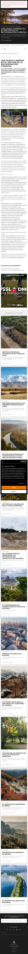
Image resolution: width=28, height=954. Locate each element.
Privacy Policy (14, 948)
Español (15, 927)
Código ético (14, 951)
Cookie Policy (14, 949)
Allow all (14, 487)
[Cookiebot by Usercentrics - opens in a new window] (20, 461)
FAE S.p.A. (2, 45)
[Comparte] (25, 49)
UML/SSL (9, 69)
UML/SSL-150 (6, 140)
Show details (20, 483)
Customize (13, 491)
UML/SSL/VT (16, 265)
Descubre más (7, 40)
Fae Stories (8, 45)
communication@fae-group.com (15, 270)
